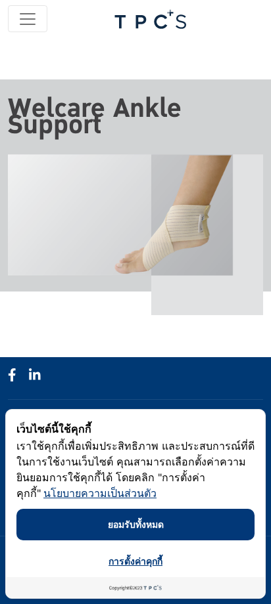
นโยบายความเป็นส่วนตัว (100, 493)
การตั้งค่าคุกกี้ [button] (135, 561)
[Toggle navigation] (27, 18)
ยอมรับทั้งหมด (136, 524)
